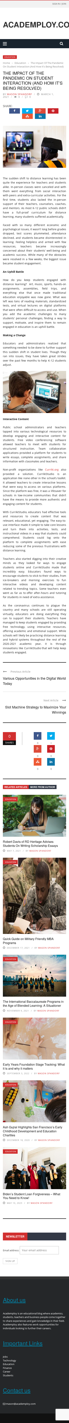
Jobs (5, 1356)
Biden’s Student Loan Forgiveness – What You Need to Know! (31, 1196)
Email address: (11, 1250)
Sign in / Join (59, 3)
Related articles (15, 787)
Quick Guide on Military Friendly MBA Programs (28, 941)
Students (8, 1375)
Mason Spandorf (19, 94)
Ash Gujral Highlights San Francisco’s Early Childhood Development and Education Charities (32, 1131)
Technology (9, 1360)
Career (6, 1371)
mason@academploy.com (21, 1403)
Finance (7, 1368)
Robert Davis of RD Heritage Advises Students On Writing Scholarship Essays (30, 843)
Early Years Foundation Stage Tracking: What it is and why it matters (34, 1066)
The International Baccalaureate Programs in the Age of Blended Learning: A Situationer (33, 1003)
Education (9, 57)
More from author (42, 787)
